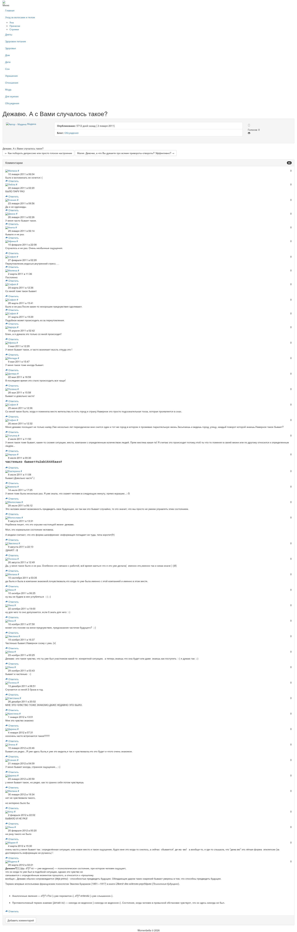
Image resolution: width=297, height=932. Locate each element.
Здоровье (10, 48)
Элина (11, 744)
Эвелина (13, 543)
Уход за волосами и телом (20, 17)
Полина (12, 389)
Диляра (12, 373)
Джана (11, 213)
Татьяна (12, 435)
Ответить (13, 181)
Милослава (14, 502)
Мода (8, 89)
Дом (7, 55)
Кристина (13, 713)
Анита (11, 227)
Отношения (11, 82)
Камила (12, 486)
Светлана (13, 698)
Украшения (11, 75)
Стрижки (14, 29)
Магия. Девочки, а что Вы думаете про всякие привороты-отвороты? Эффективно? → (125, 153)
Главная (9, 10)
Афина (12, 241)
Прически (14, 26)
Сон (7, 69)
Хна (11, 22)
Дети (7, 62)
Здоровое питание (15, 41)
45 (289, 162)
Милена (12, 270)
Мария (12, 842)
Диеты (8, 34)
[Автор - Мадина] (16, 124)
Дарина (12, 729)
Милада (12, 358)
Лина (11, 589)
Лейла (11, 184)
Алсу (10, 811)
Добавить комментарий (21, 920)
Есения (12, 200)
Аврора (12, 327)
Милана (12, 170)
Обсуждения (12, 103)
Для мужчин (12, 96)
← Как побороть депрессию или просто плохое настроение (38, 153)
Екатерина (14, 471)
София (12, 256)
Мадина (12, 861)
